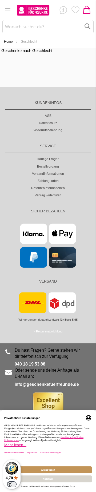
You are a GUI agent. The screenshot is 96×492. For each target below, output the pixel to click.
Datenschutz (48, 123)
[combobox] (48, 26)
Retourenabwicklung (49, 331)
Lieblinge (75, 11)
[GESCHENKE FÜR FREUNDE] (33, 10)
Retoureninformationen (48, 188)
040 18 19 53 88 (30, 364)
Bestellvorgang (48, 166)
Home (8, 41)
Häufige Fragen (48, 159)
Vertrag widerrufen (48, 195)
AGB (48, 116)
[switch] (12, 484)
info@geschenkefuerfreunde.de (47, 384)
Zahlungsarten (48, 181)
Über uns (63, 11)
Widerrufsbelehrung (48, 130)
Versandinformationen (48, 174)
